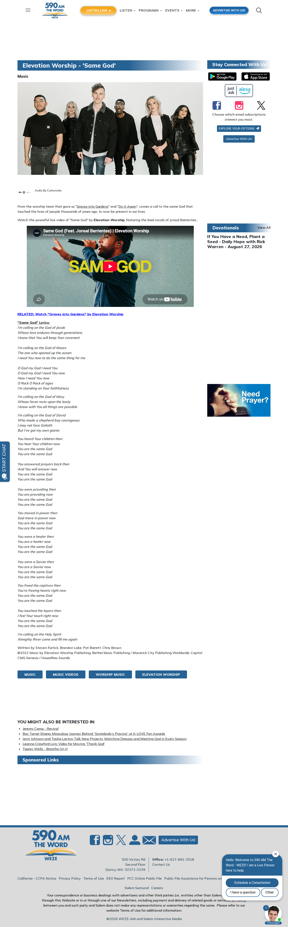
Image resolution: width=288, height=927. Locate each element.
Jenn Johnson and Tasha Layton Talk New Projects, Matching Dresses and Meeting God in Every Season (105, 739)
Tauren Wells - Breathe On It (45, 749)
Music (22, 76)
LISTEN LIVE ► (99, 10)
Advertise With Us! (239, 139)
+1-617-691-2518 (179, 859)
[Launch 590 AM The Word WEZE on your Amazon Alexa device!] (239, 90)
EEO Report (115, 878)
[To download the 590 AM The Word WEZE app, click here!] (222, 76)
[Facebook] (217, 105)
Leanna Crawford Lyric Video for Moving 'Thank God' (64, 744)
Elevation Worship (161, 674)
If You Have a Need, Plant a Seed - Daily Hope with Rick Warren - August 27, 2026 (236, 241)
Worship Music (110, 674)
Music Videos (65, 674)
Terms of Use (93, 878)
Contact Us (161, 864)
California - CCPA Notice (36, 878)
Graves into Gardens (92, 206)
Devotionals (225, 227)
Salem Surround (137, 888)
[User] (134, 842)
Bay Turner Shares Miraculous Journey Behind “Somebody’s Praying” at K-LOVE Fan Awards (94, 734)
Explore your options (237, 128)
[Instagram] (239, 105)
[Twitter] (261, 105)
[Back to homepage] (48, 846)
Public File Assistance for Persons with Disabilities (204, 878)
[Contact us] (148, 841)
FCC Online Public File (144, 878)
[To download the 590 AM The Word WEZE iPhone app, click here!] (255, 76)
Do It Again (127, 206)
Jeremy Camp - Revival (40, 728)
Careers (157, 888)
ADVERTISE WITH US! (229, 10)
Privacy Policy (70, 878)
